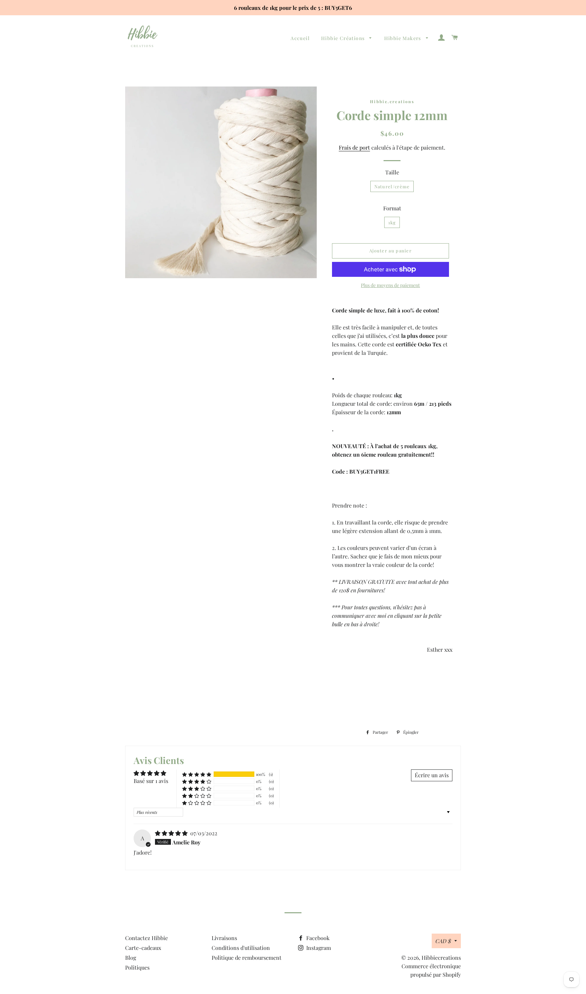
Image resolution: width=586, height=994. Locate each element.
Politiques (137, 967)
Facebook (317, 937)
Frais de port (354, 147)
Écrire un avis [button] (432, 775)
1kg (392, 222)
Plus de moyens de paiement (390, 285)
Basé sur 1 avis (151, 780)
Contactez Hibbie (146, 937)
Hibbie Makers (403, 38)
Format (392, 208)
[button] (196, 774)
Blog (130, 957)
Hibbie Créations (343, 38)
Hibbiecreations (441, 957)
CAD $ (443, 940)
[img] (172, 833)
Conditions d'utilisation (241, 947)
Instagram (318, 947)
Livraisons (224, 937)
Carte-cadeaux (143, 947)
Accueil (300, 38)
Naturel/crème (392, 186)
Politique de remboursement (246, 957)
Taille (392, 172)
